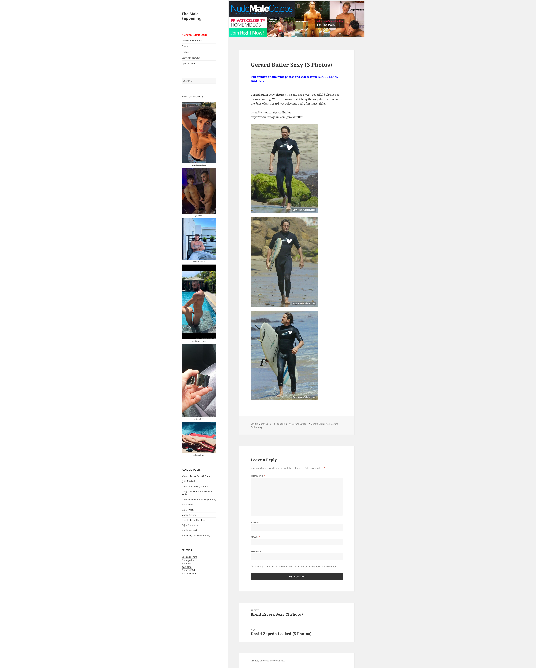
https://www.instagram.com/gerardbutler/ (277, 117)
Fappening (281, 423)
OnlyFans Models (191, 57)
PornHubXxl (188, 570)
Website (256, 551)
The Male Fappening (191, 16)
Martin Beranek (189, 530)
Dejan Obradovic (190, 525)
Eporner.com (189, 63)
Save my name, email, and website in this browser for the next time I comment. (296, 566)
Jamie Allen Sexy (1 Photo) (195, 486)
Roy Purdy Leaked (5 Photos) (196, 535)
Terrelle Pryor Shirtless (193, 520)
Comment (258, 475)
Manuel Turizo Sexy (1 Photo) (196, 476)
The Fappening (189, 556)
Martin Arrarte (189, 514)
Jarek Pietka (187, 504)
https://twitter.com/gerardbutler (271, 112)
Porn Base (187, 563)
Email (255, 537)
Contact (186, 46)
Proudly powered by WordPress (268, 660)
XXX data (187, 566)
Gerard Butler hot (320, 423)
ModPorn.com (189, 573)
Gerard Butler (299, 423)
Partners (186, 52)
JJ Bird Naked (188, 481)
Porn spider (188, 560)
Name (255, 522)
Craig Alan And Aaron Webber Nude (197, 493)
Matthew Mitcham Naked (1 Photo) (199, 499)
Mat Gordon (188, 509)
